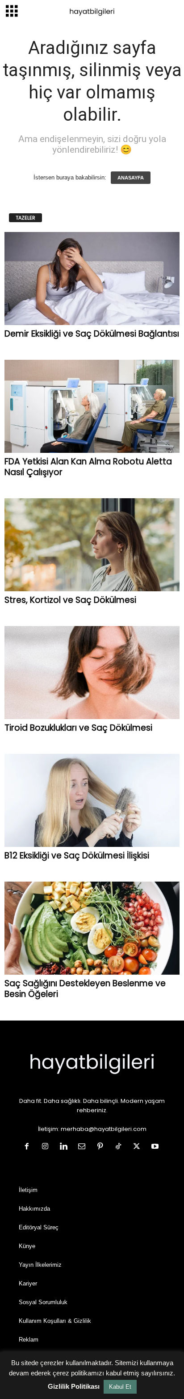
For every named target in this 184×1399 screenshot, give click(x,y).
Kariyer (28, 1283)
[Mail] (84, 1147)
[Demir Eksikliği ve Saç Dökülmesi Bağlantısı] (92, 278)
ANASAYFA (130, 177)
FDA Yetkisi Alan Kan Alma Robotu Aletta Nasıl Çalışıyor (88, 466)
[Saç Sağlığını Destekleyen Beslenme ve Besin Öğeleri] (92, 928)
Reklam (28, 1339)
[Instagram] (47, 1147)
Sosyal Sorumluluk (43, 1302)
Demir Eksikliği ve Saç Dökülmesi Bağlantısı (91, 334)
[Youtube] (156, 1147)
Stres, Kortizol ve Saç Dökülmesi (70, 600)
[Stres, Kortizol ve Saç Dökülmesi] (92, 544)
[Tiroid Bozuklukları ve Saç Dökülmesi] (92, 672)
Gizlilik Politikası (74, 1386)
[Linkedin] (65, 1147)
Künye (27, 1246)
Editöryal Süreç (39, 1227)
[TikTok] (120, 1147)
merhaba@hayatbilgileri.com (103, 1129)
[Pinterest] (102, 1147)
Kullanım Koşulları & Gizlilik (55, 1321)
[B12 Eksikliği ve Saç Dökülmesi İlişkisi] (92, 800)
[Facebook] (29, 1147)
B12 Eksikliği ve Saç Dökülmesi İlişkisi (76, 856)
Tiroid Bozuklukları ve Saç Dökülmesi (78, 728)
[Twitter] (139, 1147)
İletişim (28, 1190)
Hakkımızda (34, 1208)
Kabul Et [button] (120, 1386)
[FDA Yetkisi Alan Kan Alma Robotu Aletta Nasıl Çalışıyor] (92, 406)
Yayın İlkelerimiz (40, 1264)
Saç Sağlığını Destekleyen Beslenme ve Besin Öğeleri (85, 988)
